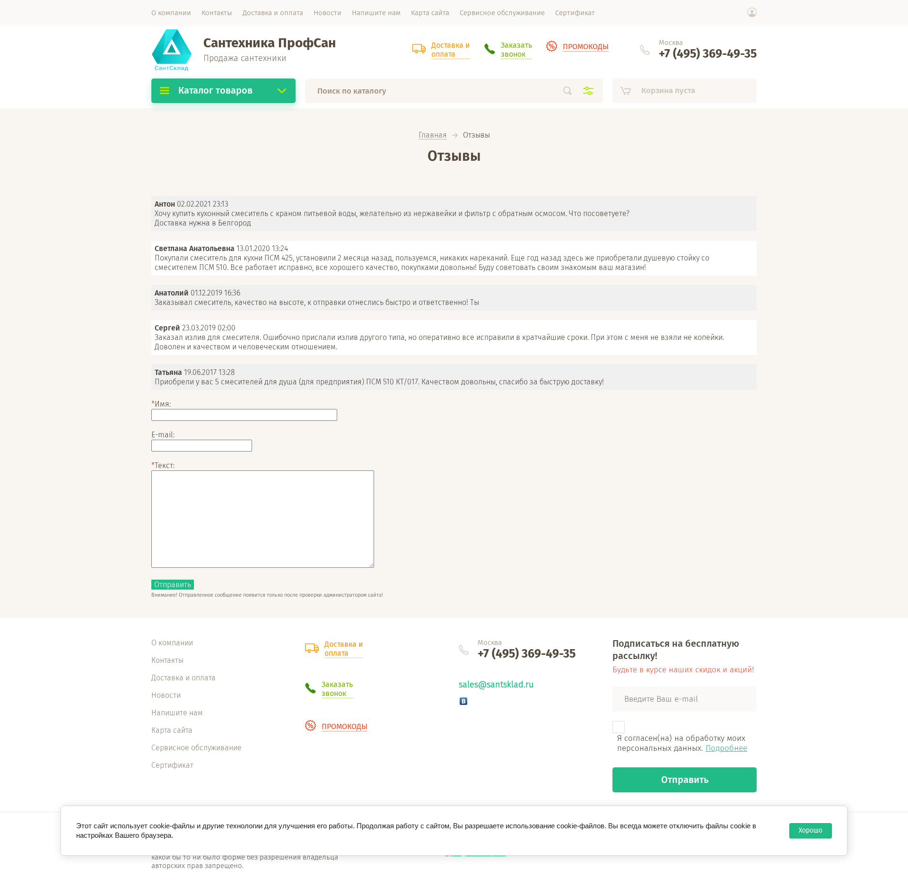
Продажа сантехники (245, 58)
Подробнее (726, 748)
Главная (433, 135)
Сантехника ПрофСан (269, 43)
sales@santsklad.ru (496, 684)
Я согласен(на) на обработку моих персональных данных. (682, 743)
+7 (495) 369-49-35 (708, 54)
